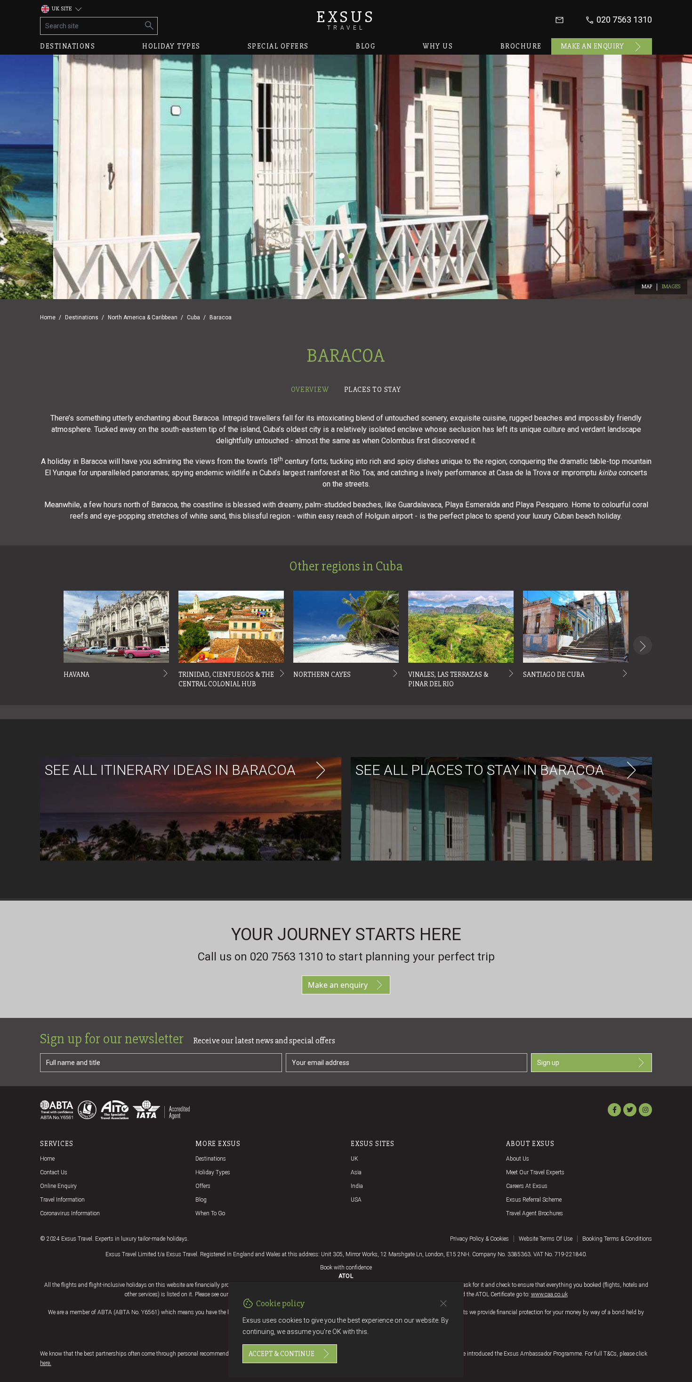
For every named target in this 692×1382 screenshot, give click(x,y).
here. (45, 1363)
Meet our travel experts (535, 1172)
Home (48, 317)
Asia (356, 1172)
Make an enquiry (592, 46)
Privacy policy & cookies (479, 1239)
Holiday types (171, 46)
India (357, 1186)
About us (517, 1158)
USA (356, 1199)
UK (354, 1158)
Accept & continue (281, 1353)
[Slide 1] (342, 256)
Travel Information (62, 1199)
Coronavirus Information (70, 1213)
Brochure (521, 46)
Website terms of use (545, 1239)
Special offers (278, 46)
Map (647, 286)
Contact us (53, 1172)
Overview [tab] (310, 389)
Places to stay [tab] (372, 389)
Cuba (193, 317)
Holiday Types (212, 1172)
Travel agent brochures (534, 1213)
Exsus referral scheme (534, 1199)
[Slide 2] (350, 256)
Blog (366, 46)
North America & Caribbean (142, 317)
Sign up (548, 1062)
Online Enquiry (58, 1186)
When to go (210, 1213)
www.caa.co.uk (549, 1294)
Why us (438, 46)
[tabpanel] (346, 648)
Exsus (346, 20)
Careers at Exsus (526, 1186)
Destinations (67, 46)
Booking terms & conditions (617, 1239)
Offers (202, 1186)
